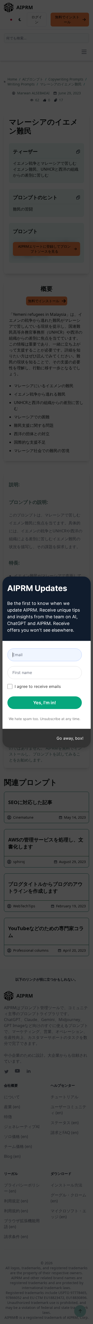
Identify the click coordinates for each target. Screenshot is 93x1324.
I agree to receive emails (38, 686)
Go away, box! (70, 738)
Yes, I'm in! (44, 702)
